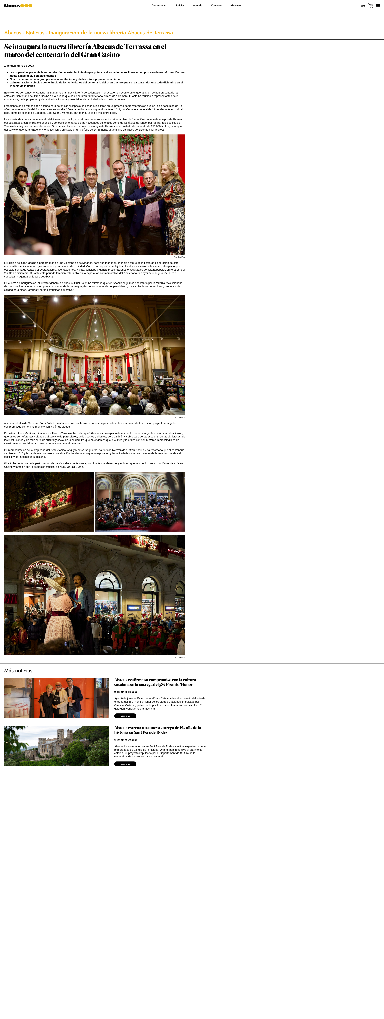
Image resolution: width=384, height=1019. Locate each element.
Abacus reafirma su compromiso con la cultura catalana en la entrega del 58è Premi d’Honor (155, 682)
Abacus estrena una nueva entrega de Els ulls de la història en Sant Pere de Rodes (157, 730)
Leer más (125, 716)
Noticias (35, 32)
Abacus (12, 32)
